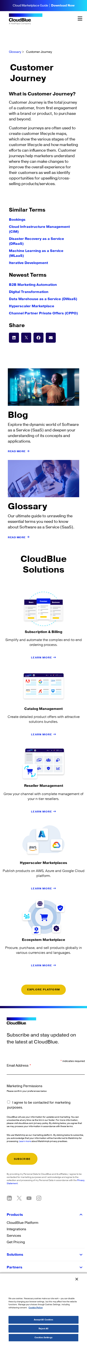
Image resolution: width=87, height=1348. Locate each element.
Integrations (16, 1229)
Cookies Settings (43, 1337)
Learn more (25, 1141)
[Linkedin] (9, 1198)
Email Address (19, 1065)
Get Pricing (16, 1242)
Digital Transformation (28, 291)
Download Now (63, 5)
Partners (14, 1267)
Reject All (43, 1328)
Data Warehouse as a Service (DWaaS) (43, 299)
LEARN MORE (42, 658)
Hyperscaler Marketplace (31, 306)
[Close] (76, 1279)
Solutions (15, 1254)
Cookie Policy (36, 1307)
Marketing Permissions (24, 1086)
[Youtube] (29, 1198)
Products (15, 1214)
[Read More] (28, 451)
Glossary (15, 52)
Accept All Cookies (43, 1319)
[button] (14, 338)
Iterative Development (28, 262)
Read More (17, 451)
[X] (19, 1198)
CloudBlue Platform (22, 1222)
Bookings (17, 219)
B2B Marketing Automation (33, 284)
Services (14, 1235)
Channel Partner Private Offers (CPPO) (43, 313)
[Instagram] (39, 1198)
